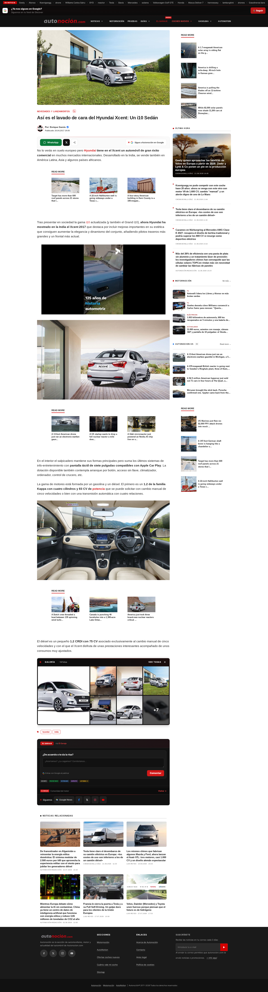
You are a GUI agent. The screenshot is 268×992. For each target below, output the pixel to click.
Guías (144, 21)
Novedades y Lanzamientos (53, 111)
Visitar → (162, 791)
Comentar (155, 773)
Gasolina (203, 21)
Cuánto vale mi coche (107, 964)
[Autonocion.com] (64, 21)
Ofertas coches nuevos (108, 957)
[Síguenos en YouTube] (103, 799)
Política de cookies (145, 964)
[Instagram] (62, 953)
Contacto (140, 950)
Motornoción (116, 21)
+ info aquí (212, 958)
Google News (65, 799)
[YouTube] (72, 953)
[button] (157, 662)
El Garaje (162, 21)
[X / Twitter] (53, 953)
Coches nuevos (180, 21)
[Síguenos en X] (87, 799)
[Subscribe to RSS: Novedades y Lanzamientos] (74, 111)
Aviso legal (141, 957)
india (56, 732)
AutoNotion (224, 21)
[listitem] (64, 695)
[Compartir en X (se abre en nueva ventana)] (66, 142)
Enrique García (58, 127)
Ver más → (226, 281)
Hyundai (90, 150)
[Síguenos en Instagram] (95, 799)
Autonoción (96, 985)
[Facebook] (44, 953)
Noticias (95, 21)
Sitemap (101, 972)
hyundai (45, 732)
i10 (88, 222)
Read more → (225, 344)
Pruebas (132, 21)
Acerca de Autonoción (147, 942)
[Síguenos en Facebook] (79, 799)
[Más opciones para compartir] (74, 142)
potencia (98, 488)
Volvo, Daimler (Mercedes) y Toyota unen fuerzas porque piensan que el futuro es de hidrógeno (146, 907)
